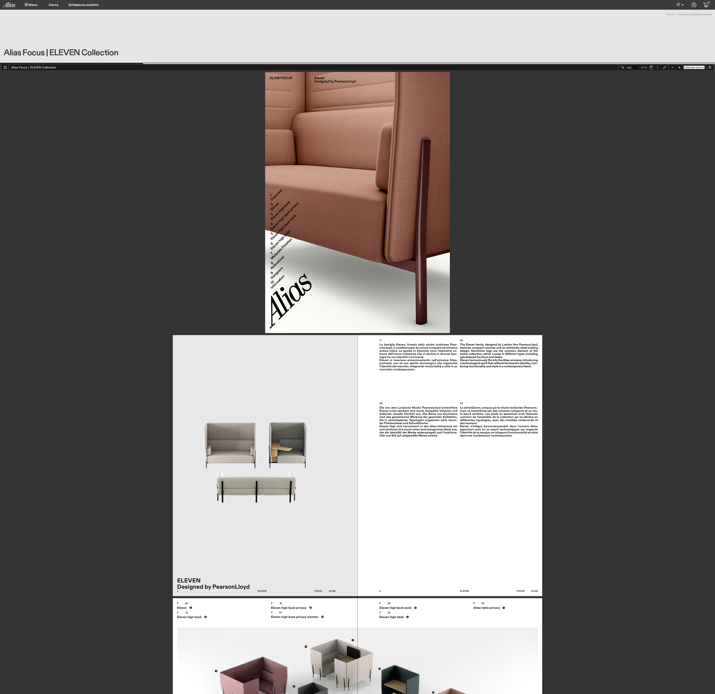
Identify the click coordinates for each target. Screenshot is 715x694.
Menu (32, 5)
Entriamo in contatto (84, 5)
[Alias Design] (9, 4)
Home (670, 14)
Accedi (694, 4)
